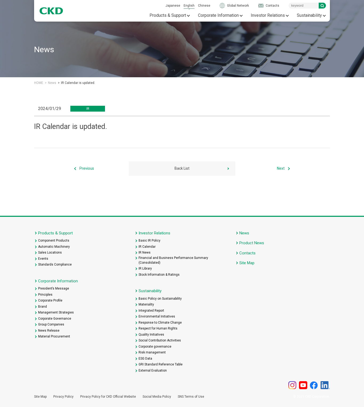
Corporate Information (218, 15)
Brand (42, 306)
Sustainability (309, 15)
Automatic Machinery (54, 247)
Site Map (246, 263)
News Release (48, 330)
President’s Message (53, 288)
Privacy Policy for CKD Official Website (108, 396)
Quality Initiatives (151, 334)
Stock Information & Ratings (159, 274)
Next (281, 168)
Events (43, 259)
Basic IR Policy (149, 240)
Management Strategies (56, 312)
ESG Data (145, 358)
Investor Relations (268, 15)
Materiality (146, 304)
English (189, 5)
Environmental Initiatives (157, 316)
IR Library (145, 268)
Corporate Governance (54, 318)
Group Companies (51, 324)
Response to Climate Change (160, 322)
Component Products (53, 240)
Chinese (204, 5)
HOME (38, 82)
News (52, 82)
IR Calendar (147, 247)
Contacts (272, 5)
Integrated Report (151, 310)
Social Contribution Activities (160, 340)
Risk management (152, 352)
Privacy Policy (63, 396)
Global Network (238, 5)
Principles (45, 294)
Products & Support (167, 15)
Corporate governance (155, 346)
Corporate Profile (50, 300)
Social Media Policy (157, 396)
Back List (182, 168)
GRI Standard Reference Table (161, 364)
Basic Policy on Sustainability (160, 298)
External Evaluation (153, 370)
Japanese (172, 5)
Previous (86, 168)
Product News (251, 243)
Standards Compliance (55, 264)
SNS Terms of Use (191, 396)
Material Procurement (54, 336)
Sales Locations (50, 252)
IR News (145, 252)
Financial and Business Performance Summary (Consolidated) (173, 260)
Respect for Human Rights (158, 328)
